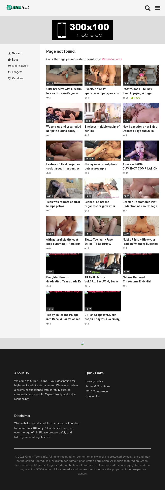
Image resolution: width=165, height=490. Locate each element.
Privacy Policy (94, 381)
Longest (16, 72)
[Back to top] (151, 478)
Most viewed (19, 65)
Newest (16, 53)
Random (17, 78)
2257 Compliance (97, 391)
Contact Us (93, 396)
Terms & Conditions (98, 386)
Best (14, 59)
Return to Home (112, 59)
